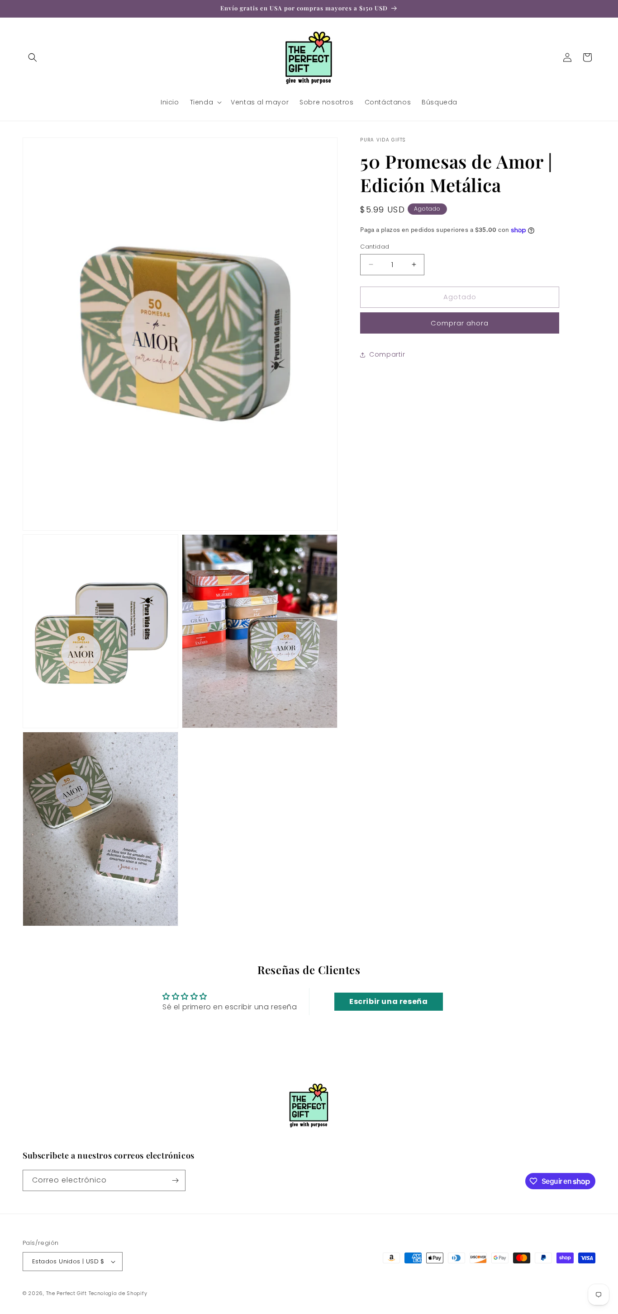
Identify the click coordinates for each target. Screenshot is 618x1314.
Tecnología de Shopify (118, 1293)
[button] (33, 57)
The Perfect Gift (66, 1293)
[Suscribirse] (175, 1180)
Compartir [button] (387, 354)
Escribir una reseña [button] (388, 1002)
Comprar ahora (460, 323)
